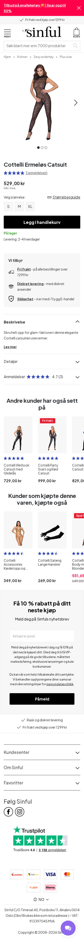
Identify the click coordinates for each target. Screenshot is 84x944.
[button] (79, 8)
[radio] (5, 173)
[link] (7, 56)
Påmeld (42, 698)
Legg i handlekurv (42, 222)
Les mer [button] (10, 347)
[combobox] (38, 45)
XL (30, 206)
